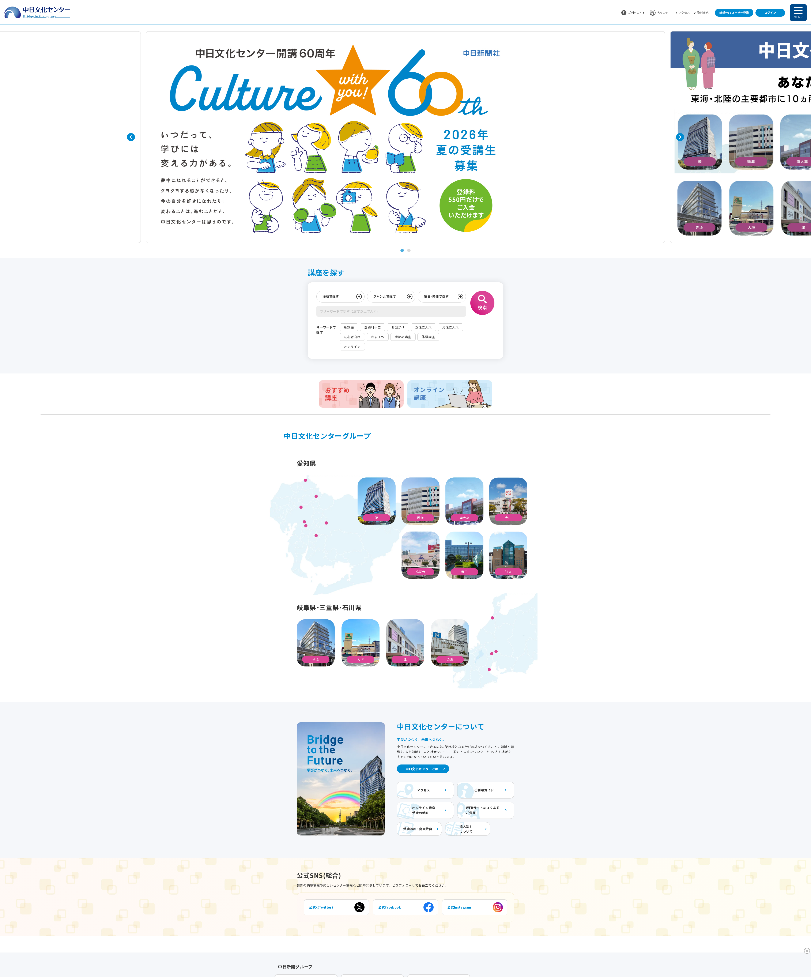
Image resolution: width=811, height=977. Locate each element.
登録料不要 (372, 327)
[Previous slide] (131, 137)
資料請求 (703, 13)
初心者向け (352, 337)
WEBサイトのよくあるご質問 (483, 810)
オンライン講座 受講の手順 (423, 810)
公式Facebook (389, 907)
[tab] (402, 250)
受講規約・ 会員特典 (417, 829)
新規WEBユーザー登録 (734, 13)
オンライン (352, 346)
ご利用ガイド (636, 13)
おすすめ (377, 337)
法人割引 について (466, 829)
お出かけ (397, 327)
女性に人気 (423, 327)
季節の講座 (403, 337)
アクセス (684, 13)
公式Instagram (459, 907)
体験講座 (428, 337)
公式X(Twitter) (321, 907)
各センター (664, 13)
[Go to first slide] (680, 137)
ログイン (770, 13)
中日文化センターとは (422, 769)
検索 (482, 307)
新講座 (349, 327)
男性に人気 (450, 327)
